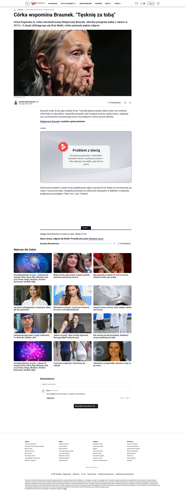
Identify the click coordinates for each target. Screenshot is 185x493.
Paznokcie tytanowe (133, 446)
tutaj (65, 488)
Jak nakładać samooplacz (32, 458)
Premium (98, 3)
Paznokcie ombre (30, 455)
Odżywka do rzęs (98, 444)
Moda (107, 3)
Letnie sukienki (63, 448)
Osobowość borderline (133, 448)
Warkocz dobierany (132, 451)
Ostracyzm (130, 455)
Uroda (117, 3)
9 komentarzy (115, 103)
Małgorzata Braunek (50, 121)
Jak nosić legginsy (64, 453)
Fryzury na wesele (132, 444)
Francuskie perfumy (30, 444)
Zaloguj (150, 3)
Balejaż (95, 448)
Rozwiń (85, 228)
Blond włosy (28, 453)
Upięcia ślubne (131, 453)
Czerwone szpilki (98, 451)
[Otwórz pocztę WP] (136, 3)
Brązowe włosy (97, 453)
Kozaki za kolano (64, 444)
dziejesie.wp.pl (96, 238)
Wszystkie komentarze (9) (85, 406)
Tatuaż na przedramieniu (100, 460)
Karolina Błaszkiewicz (27, 102)
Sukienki (129, 460)
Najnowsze (52, 3)
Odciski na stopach (30, 460)
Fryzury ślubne (63, 446)
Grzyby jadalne (131, 458)
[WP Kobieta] (39, 3)
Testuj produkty (67, 3)
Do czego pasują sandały (66, 451)
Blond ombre (28, 448)
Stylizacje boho (63, 460)
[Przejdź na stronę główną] (27, 5)
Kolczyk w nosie (97, 458)
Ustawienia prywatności (124, 474)
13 (124, 398)
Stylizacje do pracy (64, 455)
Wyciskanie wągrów (98, 455)
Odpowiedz (50, 398)
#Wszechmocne (86, 3)
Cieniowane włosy (98, 446)
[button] (142, 3)
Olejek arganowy (29, 451)
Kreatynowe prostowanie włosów (34, 446)
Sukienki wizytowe (64, 458)
